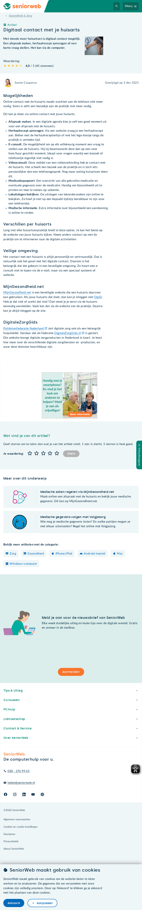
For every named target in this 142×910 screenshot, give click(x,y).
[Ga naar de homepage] (25, 6)
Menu (129, 6)
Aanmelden (71, 672)
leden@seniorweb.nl (21, 782)
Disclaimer (9, 834)
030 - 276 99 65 (18, 771)
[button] (29, 453)
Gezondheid (36, 553)
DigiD (98, 297)
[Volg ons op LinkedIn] (24, 794)
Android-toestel (94, 553)
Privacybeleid (11, 841)
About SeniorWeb (14, 849)
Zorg (13, 553)
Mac (120, 553)
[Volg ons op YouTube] (33, 794)
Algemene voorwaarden (17, 819)
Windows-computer (23, 563)
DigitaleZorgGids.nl (67, 333)
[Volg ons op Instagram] (15, 794)
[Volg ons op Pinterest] (42, 794)
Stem (71, 453)
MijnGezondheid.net (17, 292)
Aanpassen (44, 903)
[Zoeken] (116, 6)
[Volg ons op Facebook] (6, 794)
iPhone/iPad (63, 553)
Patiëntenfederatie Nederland (23, 328)
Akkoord (14, 903)
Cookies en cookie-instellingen (21, 827)
